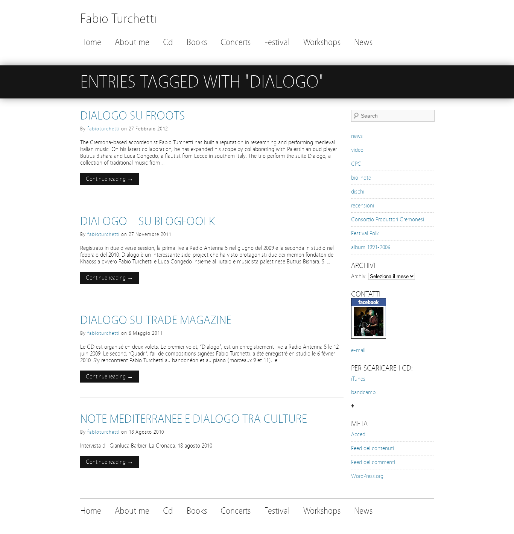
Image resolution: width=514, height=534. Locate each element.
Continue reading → (109, 178)
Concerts (236, 42)
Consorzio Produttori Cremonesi (387, 219)
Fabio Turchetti (118, 18)
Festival (277, 42)
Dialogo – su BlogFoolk (147, 221)
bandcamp (363, 392)
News (363, 42)
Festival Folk (365, 233)
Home (90, 42)
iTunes (358, 378)
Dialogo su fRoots (132, 116)
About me (132, 42)
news (357, 136)
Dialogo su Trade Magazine (155, 320)
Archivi (358, 276)
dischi (357, 191)
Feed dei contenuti (372, 448)
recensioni (362, 205)
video (357, 150)
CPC (356, 163)
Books (197, 42)
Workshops (322, 42)
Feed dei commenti (373, 462)
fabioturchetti (103, 129)
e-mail (358, 350)
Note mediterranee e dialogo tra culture (193, 419)
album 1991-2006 (370, 247)
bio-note (361, 177)
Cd (168, 42)
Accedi (358, 434)
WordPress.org (367, 476)
